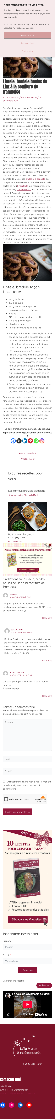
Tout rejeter (27, 51)
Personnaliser (27, 43)
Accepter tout (27, 35)
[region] (27, 28)
